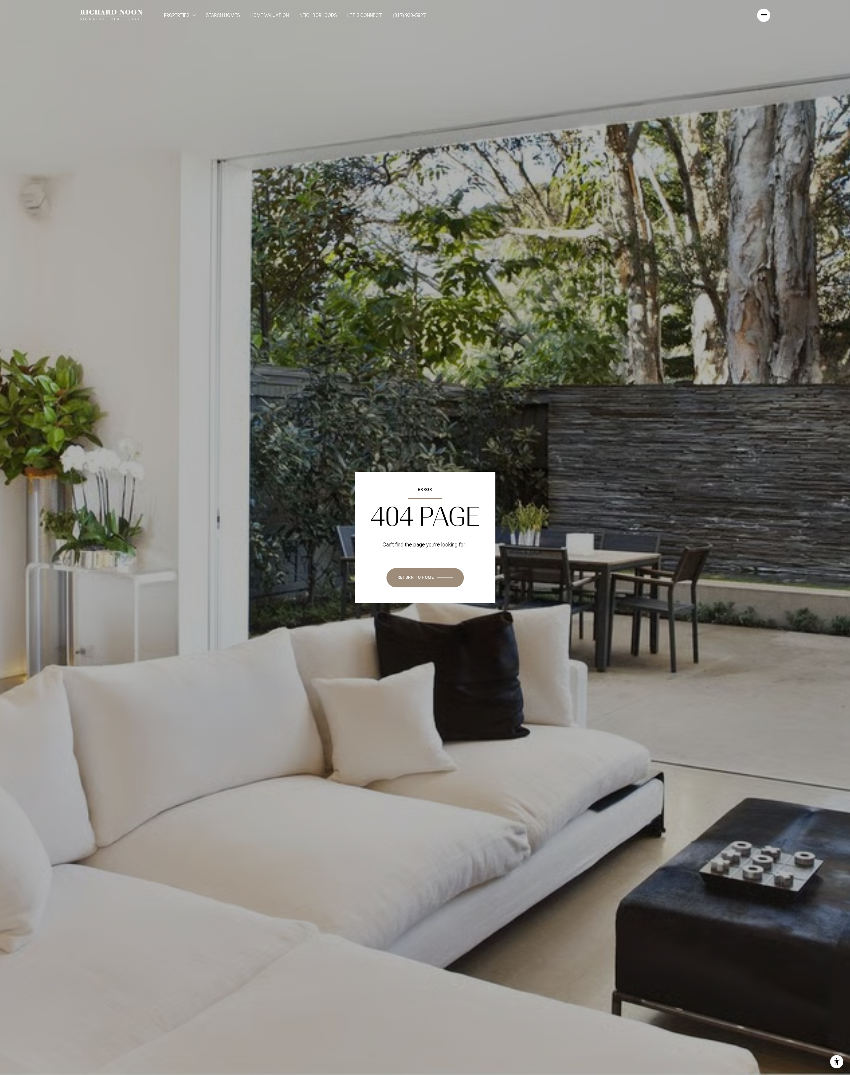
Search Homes (223, 15)
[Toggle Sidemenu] (763, 15)
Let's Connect (364, 15)
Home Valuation (269, 15)
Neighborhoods (318, 15)
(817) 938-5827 (409, 15)
